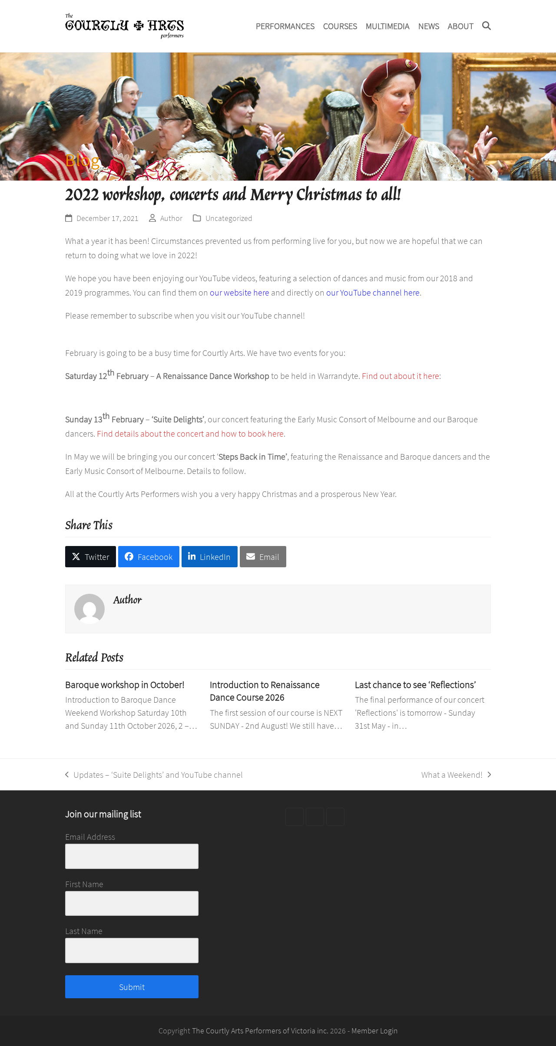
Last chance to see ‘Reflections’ (415, 685)
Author (171, 218)
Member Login (374, 1031)
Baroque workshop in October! (125, 685)
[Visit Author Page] (89, 607)
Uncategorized (228, 218)
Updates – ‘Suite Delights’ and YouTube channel (154, 775)
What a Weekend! (452, 775)
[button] (486, 26)
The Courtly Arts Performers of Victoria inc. (260, 1031)
